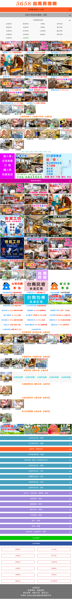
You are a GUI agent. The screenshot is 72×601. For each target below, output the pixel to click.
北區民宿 (26, 27)
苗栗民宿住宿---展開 (36, 487)
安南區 (43, 27)
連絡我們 (40, 590)
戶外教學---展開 (36, 515)
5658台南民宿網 (33, 595)
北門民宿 (26, 31)
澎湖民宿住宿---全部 (36, 482)
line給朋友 (36, 538)
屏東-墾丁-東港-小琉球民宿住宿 (36, 460)
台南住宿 (54, 574)
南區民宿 (9, 27)
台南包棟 (26, 34)
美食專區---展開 (36, 498)
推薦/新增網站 (36, 180)
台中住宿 (54, 549)
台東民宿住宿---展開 (36, 465)
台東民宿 (18, 568)
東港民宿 (18, 562)
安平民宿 (60, 24)
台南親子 (43, 34)
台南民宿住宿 (36, 20)
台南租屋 (9, 34)
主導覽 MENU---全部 (36, 9)
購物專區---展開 (36, 504)
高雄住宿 (18, 581)
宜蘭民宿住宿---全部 (36, 476)
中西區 (43, 24)
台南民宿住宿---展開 (36, 438)
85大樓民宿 (54, 581)
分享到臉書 (36, 543)
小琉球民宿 (54, 562)
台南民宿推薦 (65, 292)
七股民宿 (9, 31)
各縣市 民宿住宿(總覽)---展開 (36, 15)
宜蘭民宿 (18, 574)
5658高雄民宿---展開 (36, 454)
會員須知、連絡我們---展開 (36, 531)
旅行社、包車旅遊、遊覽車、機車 (36, 493)
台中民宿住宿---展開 (36, 443)
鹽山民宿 (60, 31)
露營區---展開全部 (36, 449)
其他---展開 (36, 526)
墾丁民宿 (54, 555)
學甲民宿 (60, 34)
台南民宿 (9, 24)
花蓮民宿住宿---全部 (36, 471)
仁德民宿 (43, 31)
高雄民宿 (18, 549)
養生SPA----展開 (36, 509)
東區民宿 (26, 24)
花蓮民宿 (54, 568)
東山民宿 (60, 27)
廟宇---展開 (36, 520)
